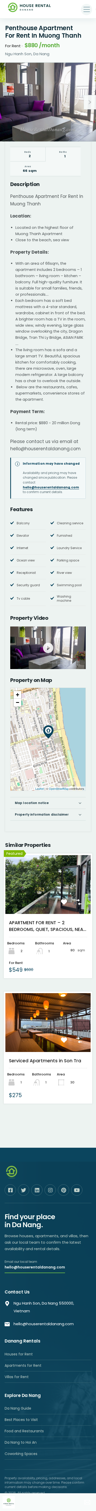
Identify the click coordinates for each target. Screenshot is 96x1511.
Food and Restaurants (24, 1431)
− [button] (17, 702)
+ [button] (17, 695)
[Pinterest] (63, 1190)
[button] (86, 9)
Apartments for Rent (23, 1365)
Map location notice (32, 803)
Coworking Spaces (21, 1453)
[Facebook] (10, 1190)
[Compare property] (81, 904)
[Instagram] (50, 1190)
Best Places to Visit (21, 1419)
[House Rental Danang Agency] (29, 9)
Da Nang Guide (18, 1408)
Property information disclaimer (42, 814)
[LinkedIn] (36, 1190)
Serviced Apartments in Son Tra (45, 1061)
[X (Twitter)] (23, 1190)
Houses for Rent (19, 1354)
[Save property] (66, 904)
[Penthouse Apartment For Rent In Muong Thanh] (48, 732)
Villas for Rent (17, 1376)
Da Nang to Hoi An (21, 1442)
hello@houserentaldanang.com (51, 487)
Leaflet (39, 788)
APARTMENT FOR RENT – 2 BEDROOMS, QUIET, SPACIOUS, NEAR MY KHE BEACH (47, 926)
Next (90, 102)
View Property (48, 903)
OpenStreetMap (59, 788)
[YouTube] (76, 1190)
